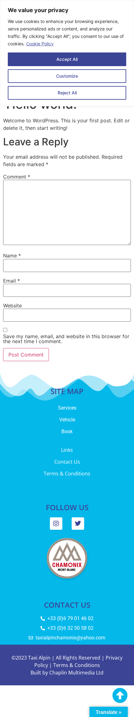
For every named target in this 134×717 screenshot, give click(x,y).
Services (67, 408)
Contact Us (67, 461)
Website (12, 305)
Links (67, 450)
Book (67, 431)
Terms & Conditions (67, 473)
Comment (16, 176)
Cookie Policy (40, 43)
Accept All (67, 59)
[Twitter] (78, 523)
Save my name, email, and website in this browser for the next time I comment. (66, 339)
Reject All (67, 92)
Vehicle (67, 420)
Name (12, 255)
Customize (67, 76)
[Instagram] (56, 523)
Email (11, 280)
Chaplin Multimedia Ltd (76, 672)
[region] (67, 53)
